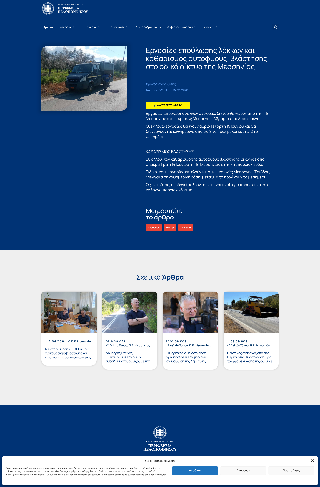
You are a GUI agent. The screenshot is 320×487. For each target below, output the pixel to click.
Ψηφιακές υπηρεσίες (181, 27)
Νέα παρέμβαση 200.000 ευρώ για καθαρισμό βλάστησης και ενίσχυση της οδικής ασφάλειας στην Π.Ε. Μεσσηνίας (68, 355)
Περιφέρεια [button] (66, 27)
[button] (312, 461)
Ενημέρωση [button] (91, 27)
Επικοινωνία (209, 27)
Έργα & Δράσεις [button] (147, 27)
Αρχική (48, 27)
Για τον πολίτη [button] (117, 27)
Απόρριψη (243, 470)
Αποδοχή (195, 470)
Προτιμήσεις (291, 470)
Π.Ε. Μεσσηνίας (177, 90)
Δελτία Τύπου (118, 345)
